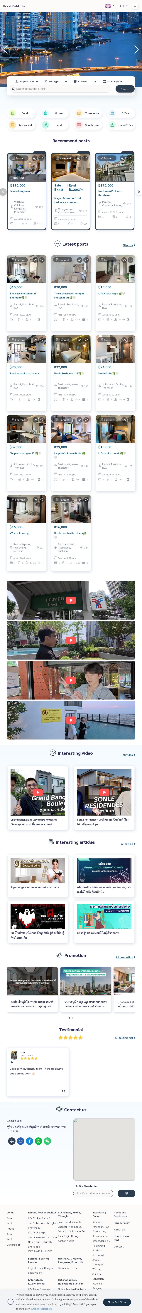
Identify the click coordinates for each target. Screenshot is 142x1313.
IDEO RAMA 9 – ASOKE (40, 1251)
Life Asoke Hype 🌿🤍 (111, 293)
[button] (136, 50)
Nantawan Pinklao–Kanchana (110, 193)
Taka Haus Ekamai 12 (70, 1221)
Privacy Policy (122, 1222)
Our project (13, 1244)
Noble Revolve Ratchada (72, 1289)
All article (127, 843)
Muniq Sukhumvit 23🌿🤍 (69, 373)
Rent (9, 1223)
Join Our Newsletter (85, 1186)
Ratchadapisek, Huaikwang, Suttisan (101, 1245)
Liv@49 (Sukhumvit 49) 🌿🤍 (69, 455)
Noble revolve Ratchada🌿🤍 (70, 535)
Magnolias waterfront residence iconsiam (67, 200)
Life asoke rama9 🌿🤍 (112, 453)
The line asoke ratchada (24, 373)
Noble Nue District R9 (40, 1241)
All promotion (124, 957)
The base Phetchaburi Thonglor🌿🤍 (23, 295)
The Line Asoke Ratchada (42, 1237)
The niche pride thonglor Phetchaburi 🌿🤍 (69, 295)
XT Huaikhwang (19, 533)
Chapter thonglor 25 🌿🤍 (25, 453)
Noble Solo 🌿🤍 (108, 373)
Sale (9, 1218)
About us (119, 1229)
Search (125, 88)
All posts (128, 245)
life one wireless (67, 1268)
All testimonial (124, 1037)
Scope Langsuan (20, 190)
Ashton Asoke (66, 1240)
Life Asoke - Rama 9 (39, 1218)
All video (128, 754)
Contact (119, 1246)
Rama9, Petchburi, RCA (42, 1212)
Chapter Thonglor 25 (70, 1226)
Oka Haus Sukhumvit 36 (71, 1231)
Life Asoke (34, 1246)
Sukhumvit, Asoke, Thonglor (98, 1259)
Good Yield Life (14, 6)
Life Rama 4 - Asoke (39, 1289)
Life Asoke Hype (37, 1232)
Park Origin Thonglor (69, 1236)
